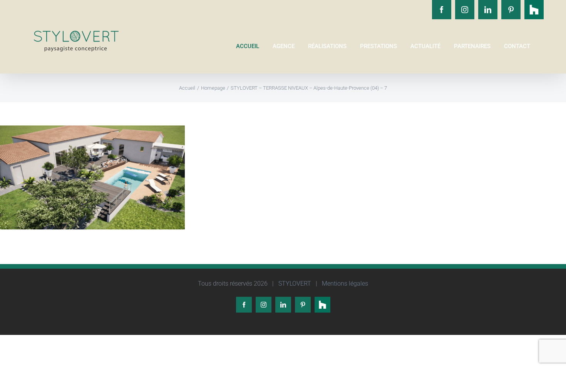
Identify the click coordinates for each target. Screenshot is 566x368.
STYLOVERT (294, 283)
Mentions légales (344, 283)
